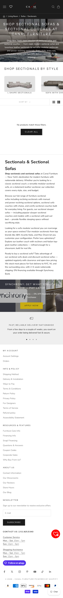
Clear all (31, 132)
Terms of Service (10, 408)
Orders (6, 361)
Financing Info (9, 435)
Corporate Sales (10, 455)
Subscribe (14, 522)
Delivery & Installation (13, 379)
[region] (31, 326)
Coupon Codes (9, 450)
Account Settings (11, 356)
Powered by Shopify (46, 579)
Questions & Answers (13, 445)
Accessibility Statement (13, 417)
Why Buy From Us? (12, 459)
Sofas (23, 16)
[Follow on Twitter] (12, 571)
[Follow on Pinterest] (27, 571)
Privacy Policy (9, 398)
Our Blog (7, 492)
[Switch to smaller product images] (58, 102)
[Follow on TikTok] (42, 571)
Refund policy (9, 412)
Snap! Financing (10, 440)
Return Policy (9, 393)
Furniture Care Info (11, 430)
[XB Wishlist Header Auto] (11, 6)
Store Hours (8, 487)
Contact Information (12, 473)
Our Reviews (9, 482)
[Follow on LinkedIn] (50, 571)
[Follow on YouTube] (34, 571)
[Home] (4, 16)
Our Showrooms (10, 478)
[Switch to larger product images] (53, 102)
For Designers (9, 403)
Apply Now (31, 305)
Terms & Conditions (12, 388)
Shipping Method (11, 374)
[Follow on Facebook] (4, 571)
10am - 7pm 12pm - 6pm (14, 540)
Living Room (13, 16)
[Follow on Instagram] (19, 571)
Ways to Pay (9, 384)
